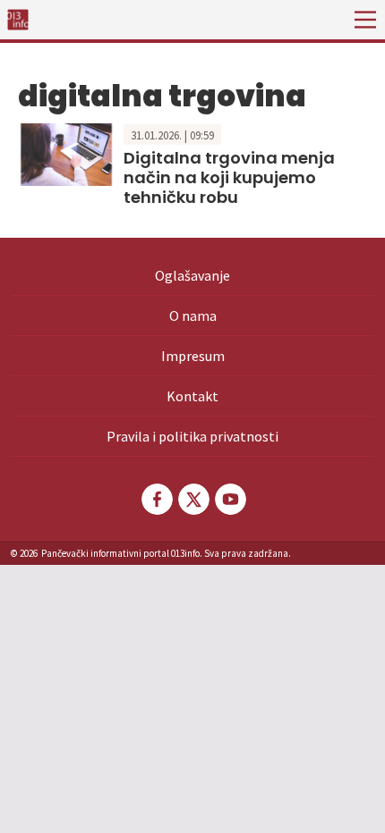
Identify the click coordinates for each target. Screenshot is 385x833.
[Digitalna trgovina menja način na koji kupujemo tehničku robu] (66, 153)
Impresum (193, 356)
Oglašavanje (192, 275)
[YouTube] (229, 499)
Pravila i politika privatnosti (192, 436)
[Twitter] (192, 499)
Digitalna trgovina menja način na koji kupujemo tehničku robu (229, 177)
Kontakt (192, 396)
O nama (193, 315)
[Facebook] (156, 499)
